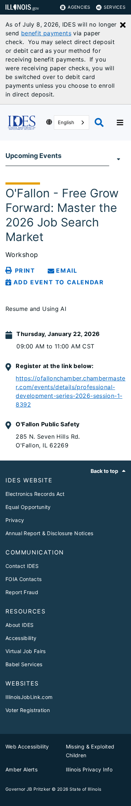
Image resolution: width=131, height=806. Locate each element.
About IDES (19, 625)
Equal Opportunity (28, 507)
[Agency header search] (99, 122)
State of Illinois (86, 789)
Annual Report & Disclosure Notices (49, 533)
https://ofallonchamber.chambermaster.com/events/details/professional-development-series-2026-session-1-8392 (70, 391)
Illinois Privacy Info (89, 769)
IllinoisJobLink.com (28, 697)
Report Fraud (21, 592)
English (66, 122)
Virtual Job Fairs (25, 651)
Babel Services (24, 664)
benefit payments (46, 33)
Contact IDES (22, 566)
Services (115, 7)
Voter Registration (27, 710)
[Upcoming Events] (117, 158)
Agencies (79, 7)
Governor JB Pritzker (28, 789)
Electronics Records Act (35, 494)
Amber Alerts (21, 769)
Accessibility (20, 638)
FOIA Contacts (23, 579)
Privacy (14, 520)
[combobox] (71, 122)
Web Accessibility (27, 746)
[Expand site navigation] (120, 123)
